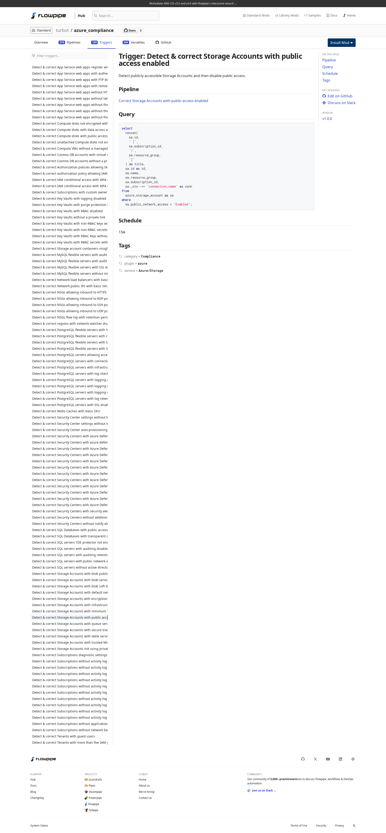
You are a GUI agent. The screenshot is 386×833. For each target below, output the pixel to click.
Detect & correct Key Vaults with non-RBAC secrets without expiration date (70, 230)
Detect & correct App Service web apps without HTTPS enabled (70, 92)
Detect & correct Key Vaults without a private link (68, 217)
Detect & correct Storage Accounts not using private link (70, 649)
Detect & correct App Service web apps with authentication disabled (70, 73)
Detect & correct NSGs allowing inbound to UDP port (70, 311)
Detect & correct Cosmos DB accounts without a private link (70, 161)
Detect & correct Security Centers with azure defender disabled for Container (70, 442)
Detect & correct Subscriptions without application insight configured (70, 724)
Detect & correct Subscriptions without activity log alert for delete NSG (70, 686)
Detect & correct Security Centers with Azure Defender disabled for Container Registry (70, 448)
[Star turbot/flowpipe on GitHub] (133, 30)
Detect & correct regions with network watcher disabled (70, 323)
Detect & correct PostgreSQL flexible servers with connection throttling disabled (70, 336)
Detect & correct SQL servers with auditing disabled (70, 548)
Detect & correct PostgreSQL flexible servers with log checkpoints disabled (70, 342)
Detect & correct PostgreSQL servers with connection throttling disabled (70, 361)
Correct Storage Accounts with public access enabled (163, 100)
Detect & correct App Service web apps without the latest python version (70, 111)
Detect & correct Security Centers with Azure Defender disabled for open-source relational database (70, 473)
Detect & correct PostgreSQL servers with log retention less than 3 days (70, 398)
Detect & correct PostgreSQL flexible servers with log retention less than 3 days (70, 330)
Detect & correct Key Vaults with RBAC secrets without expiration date (70, 242)
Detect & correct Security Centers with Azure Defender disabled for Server (70, 486)
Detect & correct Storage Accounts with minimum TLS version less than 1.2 (70, 611)
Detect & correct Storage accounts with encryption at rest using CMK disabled (70, 598)
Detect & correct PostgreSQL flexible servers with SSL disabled (70, 348)
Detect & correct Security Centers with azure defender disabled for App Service (70, 436)
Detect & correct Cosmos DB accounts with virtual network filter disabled (70, 155)
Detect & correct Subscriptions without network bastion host (70, 730)
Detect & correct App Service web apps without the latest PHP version (70, 105)
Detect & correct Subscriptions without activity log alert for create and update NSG (70, 667)
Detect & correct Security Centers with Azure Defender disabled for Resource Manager (70, 480)
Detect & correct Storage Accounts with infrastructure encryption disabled (70, 605)
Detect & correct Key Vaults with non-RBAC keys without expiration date (70, 223)
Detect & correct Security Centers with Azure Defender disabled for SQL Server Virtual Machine (70, 498)
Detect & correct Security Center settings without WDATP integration (70, 423)
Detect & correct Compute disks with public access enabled (70, 136)
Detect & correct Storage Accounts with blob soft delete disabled (70, 586)
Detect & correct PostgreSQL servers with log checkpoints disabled (70, 373)
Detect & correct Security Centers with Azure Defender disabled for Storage (70, 505)
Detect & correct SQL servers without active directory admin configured (70, 567)
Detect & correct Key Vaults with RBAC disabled (67, 211)
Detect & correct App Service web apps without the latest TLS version (70, 117)
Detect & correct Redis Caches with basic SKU (66, 411)
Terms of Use (299, 825)
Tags (326, 80)
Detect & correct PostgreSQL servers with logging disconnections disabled (70, 386)
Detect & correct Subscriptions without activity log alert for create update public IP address (70, 717)
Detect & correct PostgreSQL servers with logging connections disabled (70, 380)
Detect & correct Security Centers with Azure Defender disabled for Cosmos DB (70, 455)
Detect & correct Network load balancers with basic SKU (70, 280)
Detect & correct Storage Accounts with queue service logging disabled (70, 624)
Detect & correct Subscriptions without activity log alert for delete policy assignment (70, 692)
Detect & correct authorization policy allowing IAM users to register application (70, 173)
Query (327, 66)
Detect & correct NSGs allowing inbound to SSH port (70, 305)
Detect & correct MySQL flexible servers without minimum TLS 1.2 (70, 273)
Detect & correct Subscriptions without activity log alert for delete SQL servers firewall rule (70, 711)
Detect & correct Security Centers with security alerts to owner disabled (70, 511)
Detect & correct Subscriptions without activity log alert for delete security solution (70, 705)
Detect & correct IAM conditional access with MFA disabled (70, 180)
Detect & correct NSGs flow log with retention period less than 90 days (70, 317)
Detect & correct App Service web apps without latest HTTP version (70, 98)
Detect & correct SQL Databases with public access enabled (70, 530)
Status (39, 825)
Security (321, 825)
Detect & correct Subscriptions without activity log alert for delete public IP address (70, 699)
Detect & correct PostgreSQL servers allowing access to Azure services (70, 355)
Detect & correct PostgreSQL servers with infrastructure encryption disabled (70, 367)
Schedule (330, 73)
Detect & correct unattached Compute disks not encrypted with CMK (70, 142)
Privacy (339, 825)
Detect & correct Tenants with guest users (63, 736)
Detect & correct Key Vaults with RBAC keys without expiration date (70, 236)
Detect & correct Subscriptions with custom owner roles (70, 192)
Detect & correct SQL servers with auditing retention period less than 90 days (70, 555)
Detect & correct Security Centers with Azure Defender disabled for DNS (70, 461)
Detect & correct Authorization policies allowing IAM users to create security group (70, 167)
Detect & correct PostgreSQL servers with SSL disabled (70, 405)
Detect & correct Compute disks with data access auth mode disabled (70, 130)
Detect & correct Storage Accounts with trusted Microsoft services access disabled (70, 642)
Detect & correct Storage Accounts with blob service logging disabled (70, 580)
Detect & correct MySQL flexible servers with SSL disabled (70, 267)
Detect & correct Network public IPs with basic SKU (70, 286)
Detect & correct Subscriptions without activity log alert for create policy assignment (70, 661)
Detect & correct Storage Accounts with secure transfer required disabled (70, 630)
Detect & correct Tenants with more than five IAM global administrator (70, 742)
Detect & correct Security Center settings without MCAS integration (70, 417)
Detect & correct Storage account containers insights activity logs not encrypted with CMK (70, 248)
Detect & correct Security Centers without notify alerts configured (70, 523)
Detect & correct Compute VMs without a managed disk (70, 148)
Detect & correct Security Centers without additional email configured (70, 517)
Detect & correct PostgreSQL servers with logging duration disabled (70, 392)
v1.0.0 (327, 118)
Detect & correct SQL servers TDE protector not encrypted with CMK (70, 542)
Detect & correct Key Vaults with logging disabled (69, 198)
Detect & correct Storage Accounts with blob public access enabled (70, 573)
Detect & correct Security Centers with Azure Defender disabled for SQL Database (70, 492)
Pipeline (329, 60)
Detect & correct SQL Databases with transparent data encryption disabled (70, 536)
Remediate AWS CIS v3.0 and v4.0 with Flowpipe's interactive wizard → (193, 3)
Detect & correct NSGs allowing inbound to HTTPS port (70, 292)
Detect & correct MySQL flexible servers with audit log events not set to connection (70, 261)
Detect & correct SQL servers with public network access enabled (70, 561)
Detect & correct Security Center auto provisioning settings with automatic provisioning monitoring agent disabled (70, 430)
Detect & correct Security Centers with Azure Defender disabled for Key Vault (70, 467)
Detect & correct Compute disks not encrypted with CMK (70, 123)
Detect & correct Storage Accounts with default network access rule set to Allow (70, 592)
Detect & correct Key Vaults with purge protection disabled (70, 205)
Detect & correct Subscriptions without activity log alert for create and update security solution (70, 674)
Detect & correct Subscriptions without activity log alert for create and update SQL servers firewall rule (70, 680)
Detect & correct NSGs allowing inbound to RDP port (70, 298)
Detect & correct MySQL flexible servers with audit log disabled (70, 255)
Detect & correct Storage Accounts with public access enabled (70, 617)
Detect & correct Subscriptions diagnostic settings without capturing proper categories (70, 655)
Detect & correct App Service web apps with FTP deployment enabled (70, 79)
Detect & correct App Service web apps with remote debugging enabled (70, 86)
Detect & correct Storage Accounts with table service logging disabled (70, 636)
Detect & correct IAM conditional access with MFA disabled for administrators (70, 186)
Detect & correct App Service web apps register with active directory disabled (70, 67)
